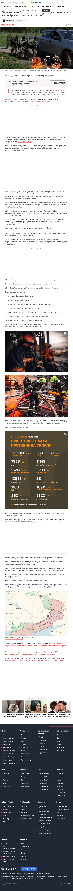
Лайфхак (60, 789)
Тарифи (41, 746)
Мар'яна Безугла (44, 830)
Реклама (30, 876)
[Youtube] (57, 2)
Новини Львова (8, 747)
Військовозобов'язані (28, 815)
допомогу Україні (11, 99)
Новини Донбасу (8, 757)
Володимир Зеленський (43, 807)
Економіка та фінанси (43, 732)
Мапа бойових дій (9, 806)
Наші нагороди (40, 876)
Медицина (24, 747)
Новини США (43, 777)
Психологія (24, 783)
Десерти (23, 853)
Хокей (59, 744)
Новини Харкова (8, 738)
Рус (70, 2)
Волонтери (6, 819)
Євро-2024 (60, 747)
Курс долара (43, 749)
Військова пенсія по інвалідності (9, 852)
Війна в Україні (8, 802)
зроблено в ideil (66, 883)
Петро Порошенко (45, 827)
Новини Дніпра (8, 741)
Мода (59, 780)
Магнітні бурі (61, 792)
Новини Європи (44, 774)
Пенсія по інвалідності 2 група (9, 847)
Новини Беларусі (44, 789)
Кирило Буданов (44, 823)
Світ (39, 770)
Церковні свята (62, 806)
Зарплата (24, 735)
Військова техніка (8, 822)
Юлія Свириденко (45, 833)
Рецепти (23, 839)
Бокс (58, 738)
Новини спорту (62, 731)
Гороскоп (60, 774)
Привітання (61, 795)
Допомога (24, 757)
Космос (5, 777)
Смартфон (6, 786)
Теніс (58, 741)
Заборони (60, 815)
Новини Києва (7, 735)
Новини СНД (43, 783)
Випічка (23, 843)
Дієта (22, 780)
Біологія (5, 780)
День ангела (61, 819)
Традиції (59, 812)
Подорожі (60, 783)
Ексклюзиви (60, 6)
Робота (23, 738)
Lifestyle (59, 770)
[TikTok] (65, 2)
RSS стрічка (39, 878)
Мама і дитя (25, 774)
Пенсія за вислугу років (9, 860)
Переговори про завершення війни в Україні (18, 6)
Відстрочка (24, 812)
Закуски (23, 859)
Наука (3, 770)
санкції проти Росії (54, 97)
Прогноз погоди (26, 760)
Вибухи (5, 809)
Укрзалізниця (43, 753)
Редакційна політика (43, 873)
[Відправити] (22, 2)
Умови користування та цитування (12, 876)
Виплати (23, 741)
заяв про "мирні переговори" (40, 101)
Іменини (59, 822)
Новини (4, 731)
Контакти (51, 876)
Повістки (24, 806)
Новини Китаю (43, 786)
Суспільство (25, 731)
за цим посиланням (25, 142)
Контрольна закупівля (45, 6)
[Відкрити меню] (2, 2)
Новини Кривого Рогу (10, 754)
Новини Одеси (7, 744)
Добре (46, 10)
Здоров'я (23, 770)
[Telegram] (54, 2)
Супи (22, 850)
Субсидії (23, 744)
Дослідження (25, 786)
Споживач (60, 777)
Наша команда (62, 876)
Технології (6, 774)
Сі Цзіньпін (42, 814)
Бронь (23, 809)
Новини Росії (43, 780)
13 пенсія (6, 843)
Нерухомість (43, 743)
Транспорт (42, 740)
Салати (23, 856)
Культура (60, 786)
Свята (58, 802)
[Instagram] (63, 2)
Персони (41, 802)
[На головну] (36, 2)
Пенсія (4, 839)
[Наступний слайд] (71, 6)
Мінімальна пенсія (9, 856)
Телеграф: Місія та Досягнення (22, 878)
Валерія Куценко (10, 20)
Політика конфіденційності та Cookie (22, 873)
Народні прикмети (63, 809)
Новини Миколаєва (9, 763)
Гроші (41, 737)
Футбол (59, 735)
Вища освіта (25, 754)
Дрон (4, 783)
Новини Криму (7, 760)
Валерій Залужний (45, 820)
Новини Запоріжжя (9, 750)
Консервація (25, 846)
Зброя (5, 815)
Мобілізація (24, 802)
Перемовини (7, 812)
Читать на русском (8, 25)
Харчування (25, 777)
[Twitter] (60, 2)
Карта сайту (5, 878)
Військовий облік (26, 819)
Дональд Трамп (44, 811)
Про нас (4, 873)
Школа (23, 750)
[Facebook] (49, 2)
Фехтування (61, 750)
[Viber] (51, 2)
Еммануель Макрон (45, 817)
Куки (38, 10)
